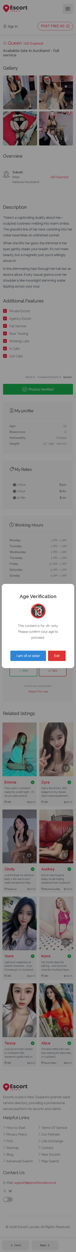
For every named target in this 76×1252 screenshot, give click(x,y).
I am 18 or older (28, 656)
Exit (57, 656)
